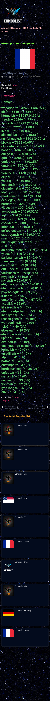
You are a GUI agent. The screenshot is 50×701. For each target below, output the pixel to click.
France (14, 85)
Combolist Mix (21, 474)
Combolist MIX (21, 425)
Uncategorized (27, 43)
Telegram (5, 400)
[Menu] (5, 36)
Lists (17, 43)
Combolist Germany (23, 610)
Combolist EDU (21, 517)
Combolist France (22, 541)
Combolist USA (21, 498)
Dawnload (8, 96)
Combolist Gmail (21, 562)
